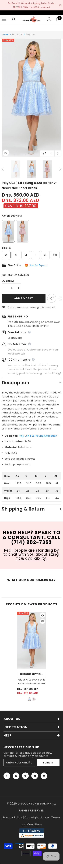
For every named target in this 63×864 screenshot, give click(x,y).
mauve (34, 699)
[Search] (14, 19)
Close (60, 5)
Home (5, 34)
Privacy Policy (12, 817)
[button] (51, 153)
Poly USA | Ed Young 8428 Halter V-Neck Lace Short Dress (31, 682)
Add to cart (23, 298)
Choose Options (32, 674)
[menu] (4, 19)
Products (17, 34)
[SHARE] (58, 298)
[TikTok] (34, 776)
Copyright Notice (36, 817)
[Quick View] (42, 621)
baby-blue (29, 699)
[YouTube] (44, 776)
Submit (48, 762)
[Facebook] (7, 776)
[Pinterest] (25, 776)
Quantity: (8, 280)
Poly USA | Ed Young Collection (38, 435)
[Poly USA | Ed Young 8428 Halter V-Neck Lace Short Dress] (31, 640)
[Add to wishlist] (51, 298)
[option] (31, 98)
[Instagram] (16, 776)
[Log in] (49, 19)
